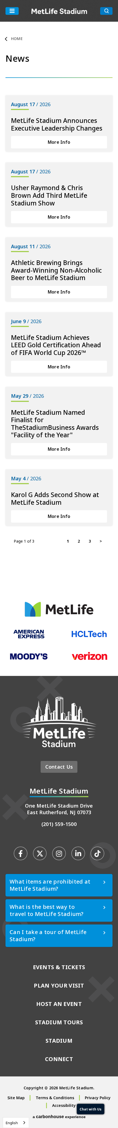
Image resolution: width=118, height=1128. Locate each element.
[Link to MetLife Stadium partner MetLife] (59, 615)
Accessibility (64, 1105)
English (12, 1122)
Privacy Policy (98, 1097)
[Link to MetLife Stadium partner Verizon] (89, 659)
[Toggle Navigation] (12, 11)
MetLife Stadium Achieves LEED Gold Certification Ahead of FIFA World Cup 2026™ (56, 345)
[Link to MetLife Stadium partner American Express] (29, 637)
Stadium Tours (59, 1022)
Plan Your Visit (59, 985)
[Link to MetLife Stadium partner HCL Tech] (89, 637)
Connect (59, 1059)
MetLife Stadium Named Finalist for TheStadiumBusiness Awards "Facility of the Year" (55, 423)
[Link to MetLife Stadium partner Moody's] (28, 659)
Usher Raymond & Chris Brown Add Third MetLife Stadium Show (49, 195)
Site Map (16, 1097)
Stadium (59, 1040)
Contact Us (59, 766)
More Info (59, 142)
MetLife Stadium (59, 11)
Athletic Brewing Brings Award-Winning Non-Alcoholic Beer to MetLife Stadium (56, 270)
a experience (59, 1116)
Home (17, 38)
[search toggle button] (106, 11)
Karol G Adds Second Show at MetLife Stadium (55, 498)
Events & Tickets (59, 967)
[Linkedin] (78, 853)
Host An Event (59, 1004)
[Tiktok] (97, 853)
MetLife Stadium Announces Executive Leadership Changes (56, 124)
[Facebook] (20, 853)
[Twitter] (39, 853)
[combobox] (16, 1122)
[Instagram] (59, 853)
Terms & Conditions (55, 1097)
